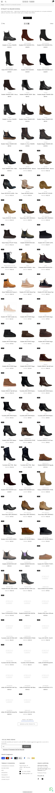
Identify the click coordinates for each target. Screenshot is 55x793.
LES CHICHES (27, 537)
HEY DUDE (27, 290)
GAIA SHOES (9, 537)
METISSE (27, 167)
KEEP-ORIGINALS (27, 216)
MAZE (27, 265)
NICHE (9, 191)
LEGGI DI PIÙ (27, 17)
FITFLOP (9, 241)
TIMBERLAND (9, 290)
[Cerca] (5, 2)
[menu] (2, 1)
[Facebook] (38, 778)
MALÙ (9, 463)
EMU (27, 315)
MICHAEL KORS (9, 587)
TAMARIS (9, 43)
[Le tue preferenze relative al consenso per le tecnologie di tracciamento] (52, 790)
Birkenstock (45, 463)
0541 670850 (27, 771)
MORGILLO (45, 438)
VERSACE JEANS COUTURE (9, 265)
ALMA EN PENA (9, 636)
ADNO (45, 611)
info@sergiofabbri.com (27, 773)
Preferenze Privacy (41, 773)
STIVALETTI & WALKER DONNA (13, 5)
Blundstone (27, 241)
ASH (45, 636)
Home (2, 5)
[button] (25, 23)
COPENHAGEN (27, 438)
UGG (45, 241)
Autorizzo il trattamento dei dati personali (13, 749)
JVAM (27, 389)
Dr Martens (45, 661)
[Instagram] (42, 778)
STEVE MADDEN (27, 43)
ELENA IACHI (27, 710)
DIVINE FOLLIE (45, 587)
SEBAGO (45, 364)
